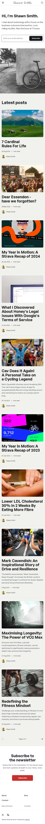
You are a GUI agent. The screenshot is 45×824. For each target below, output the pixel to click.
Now (26, 795)
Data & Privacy (7, 806)
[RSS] (8, 815)
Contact (5, 800)
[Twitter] (3, 815)
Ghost (27, 819)
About (4, 795)
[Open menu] (3, 2)
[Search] (42, 2)
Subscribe (22, 778)
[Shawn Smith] (22, 2)
